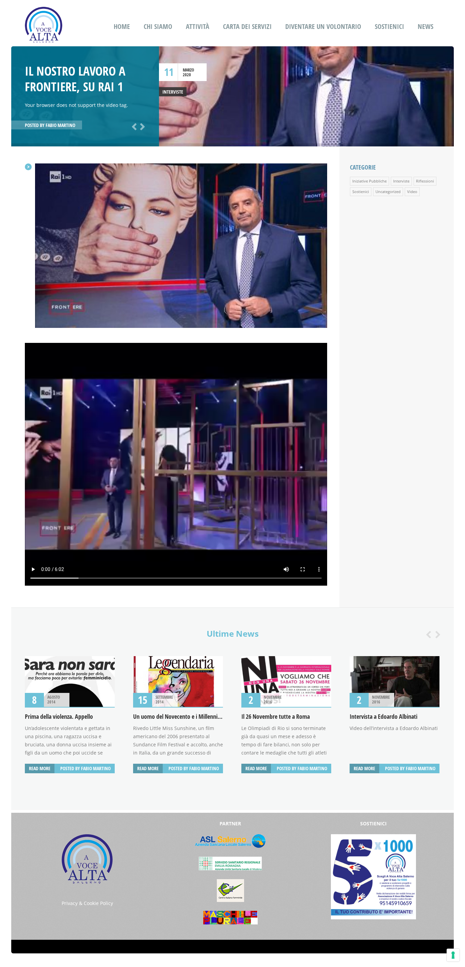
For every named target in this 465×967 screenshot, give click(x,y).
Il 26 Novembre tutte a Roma (275, 716)
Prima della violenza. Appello (59, 716)
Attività (197, 26)
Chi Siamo (158, 26)
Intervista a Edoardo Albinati (383, 716)
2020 (187, 75)
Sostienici (389, 26)
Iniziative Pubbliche (369, 181)
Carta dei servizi (247, 26)
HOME (122, 26)
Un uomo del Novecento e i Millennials (178, 716)
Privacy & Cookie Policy (87, 903)
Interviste (172, 92)
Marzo (188, 70)
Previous (133, 125)
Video (412, 191)
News (425, 26)
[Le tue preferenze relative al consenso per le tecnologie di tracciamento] (453, 955)
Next (141, 125)
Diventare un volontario (323, 26)
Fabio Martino (60, 125)
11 (169, 72)
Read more (39, 768)
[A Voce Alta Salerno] (43, 38)
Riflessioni (425, 181)
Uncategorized (388, 191)
